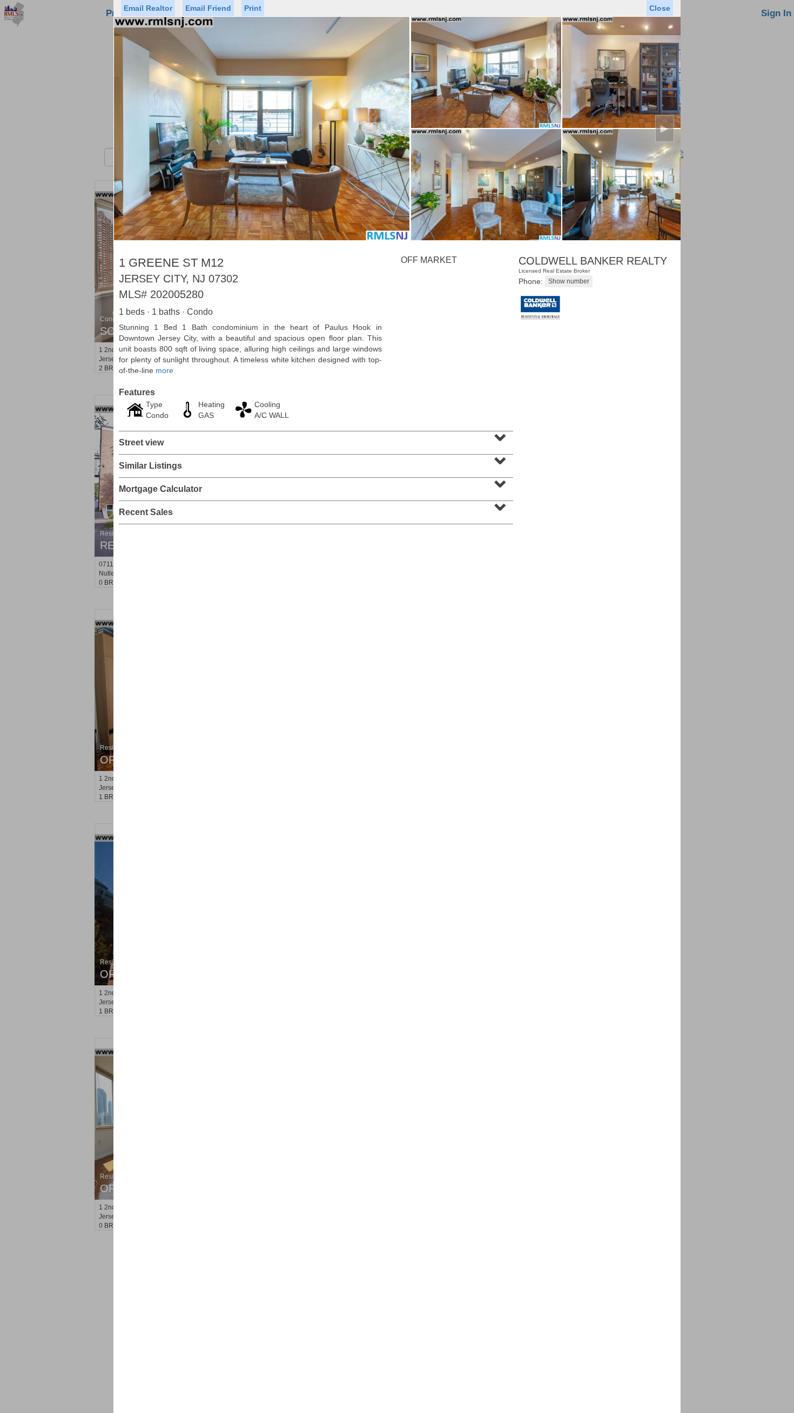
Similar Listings (314, 462)
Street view (314, 439)
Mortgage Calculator (314, 485)
